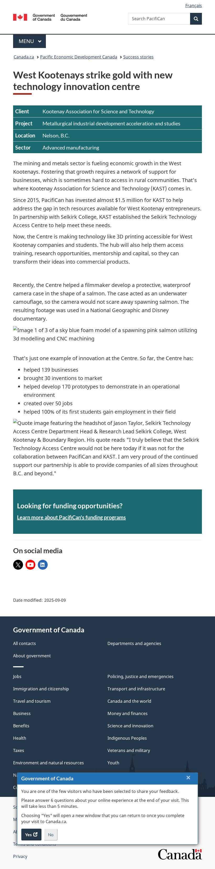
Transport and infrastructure (136, 689)
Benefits (21, 726)
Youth (113, 763)
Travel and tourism (32, 701)
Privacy (20, 856)
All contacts (24, 643)
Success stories (138, 57)
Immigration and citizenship (41, 689)
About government (32, 656)
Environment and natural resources (48, 763)
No (52, 836)
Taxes (18, 750)
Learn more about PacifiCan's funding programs (71, 517)
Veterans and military (129, 750)
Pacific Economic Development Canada (78, 57)
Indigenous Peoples (127, 738)
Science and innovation (130, 726)
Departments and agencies (134, 643)
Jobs (17, 676)
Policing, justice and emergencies (141, 676)
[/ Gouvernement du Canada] (50, 16)
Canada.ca (24, 57)
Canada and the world (129, 701)
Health (19, 738)
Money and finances (128, 713)
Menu (27, 41)
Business (22, 713)
